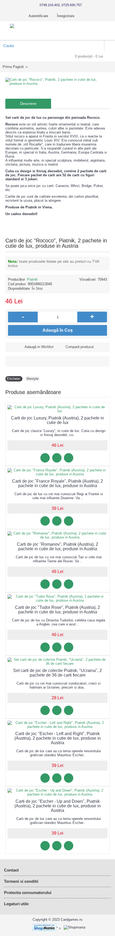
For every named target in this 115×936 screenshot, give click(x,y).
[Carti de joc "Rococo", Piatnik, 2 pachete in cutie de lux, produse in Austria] (57, 82)
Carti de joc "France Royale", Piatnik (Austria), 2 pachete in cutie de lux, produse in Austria (57, 483)
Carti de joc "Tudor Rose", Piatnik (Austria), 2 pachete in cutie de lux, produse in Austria (57, 609)
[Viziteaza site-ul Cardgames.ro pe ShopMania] (42, 928)
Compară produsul (80, 347)
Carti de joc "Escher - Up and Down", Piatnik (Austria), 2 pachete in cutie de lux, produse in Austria (57, 806)
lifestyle (32, 379)
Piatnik (32, 279)
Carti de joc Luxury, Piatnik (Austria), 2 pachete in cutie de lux (57, 420)
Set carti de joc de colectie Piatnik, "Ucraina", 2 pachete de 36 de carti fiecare (57, 672)
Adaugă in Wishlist (39, 347)
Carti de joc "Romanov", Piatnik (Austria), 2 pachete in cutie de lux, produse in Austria (57, 546)
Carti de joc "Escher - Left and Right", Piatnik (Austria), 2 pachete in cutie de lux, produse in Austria (57, 738)
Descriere (28, 103)
